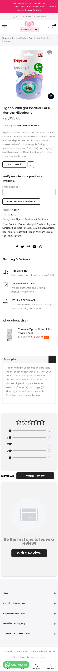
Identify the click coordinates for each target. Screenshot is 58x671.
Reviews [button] (7, 476)
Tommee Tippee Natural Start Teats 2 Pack (35, 331)
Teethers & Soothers (36, 219)
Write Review (35, 476)
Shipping (7, 125)
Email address (11, 186)
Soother (18, 235)
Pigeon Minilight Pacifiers (32, 224)
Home (5, 38)
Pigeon (15, 209)
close (53, 6)
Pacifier (13, 224)
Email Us (41, 16)
